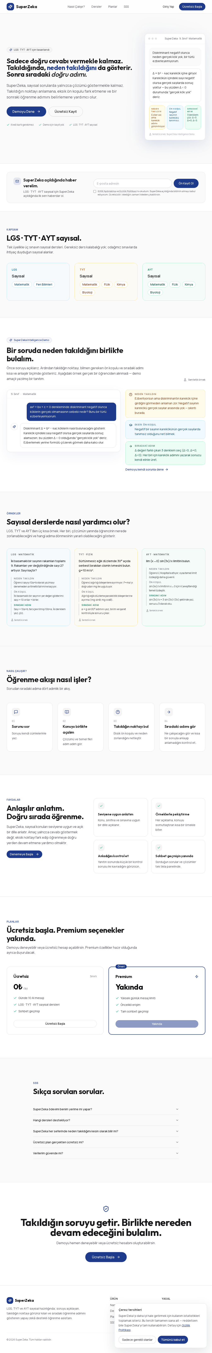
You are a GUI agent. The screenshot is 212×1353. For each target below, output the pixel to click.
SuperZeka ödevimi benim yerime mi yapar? (62, 1109)
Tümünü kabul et (173, 1340)
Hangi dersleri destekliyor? (51, 1120)
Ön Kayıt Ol (186, 183)
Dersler (97, 7)
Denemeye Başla (21, 854)
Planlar (112, 7)
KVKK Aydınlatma (107, 191)
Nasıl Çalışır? (76, 7)
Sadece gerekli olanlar (137, 1340)
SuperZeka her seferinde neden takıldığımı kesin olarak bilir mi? (75, 1131)
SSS (126, 7)
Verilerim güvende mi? (48, 1153)
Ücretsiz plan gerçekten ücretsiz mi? (58, 1142)
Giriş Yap (168, 7)
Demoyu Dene (23, 111)
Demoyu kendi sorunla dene (144, 469)
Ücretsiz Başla (192, 7)
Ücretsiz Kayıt (66, 111)
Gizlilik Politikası (128, 191)
